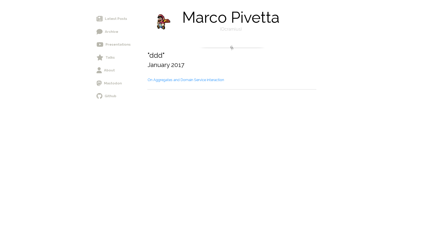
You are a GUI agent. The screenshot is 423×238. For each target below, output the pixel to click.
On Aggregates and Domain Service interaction (186, 80)
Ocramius (231, 29)
